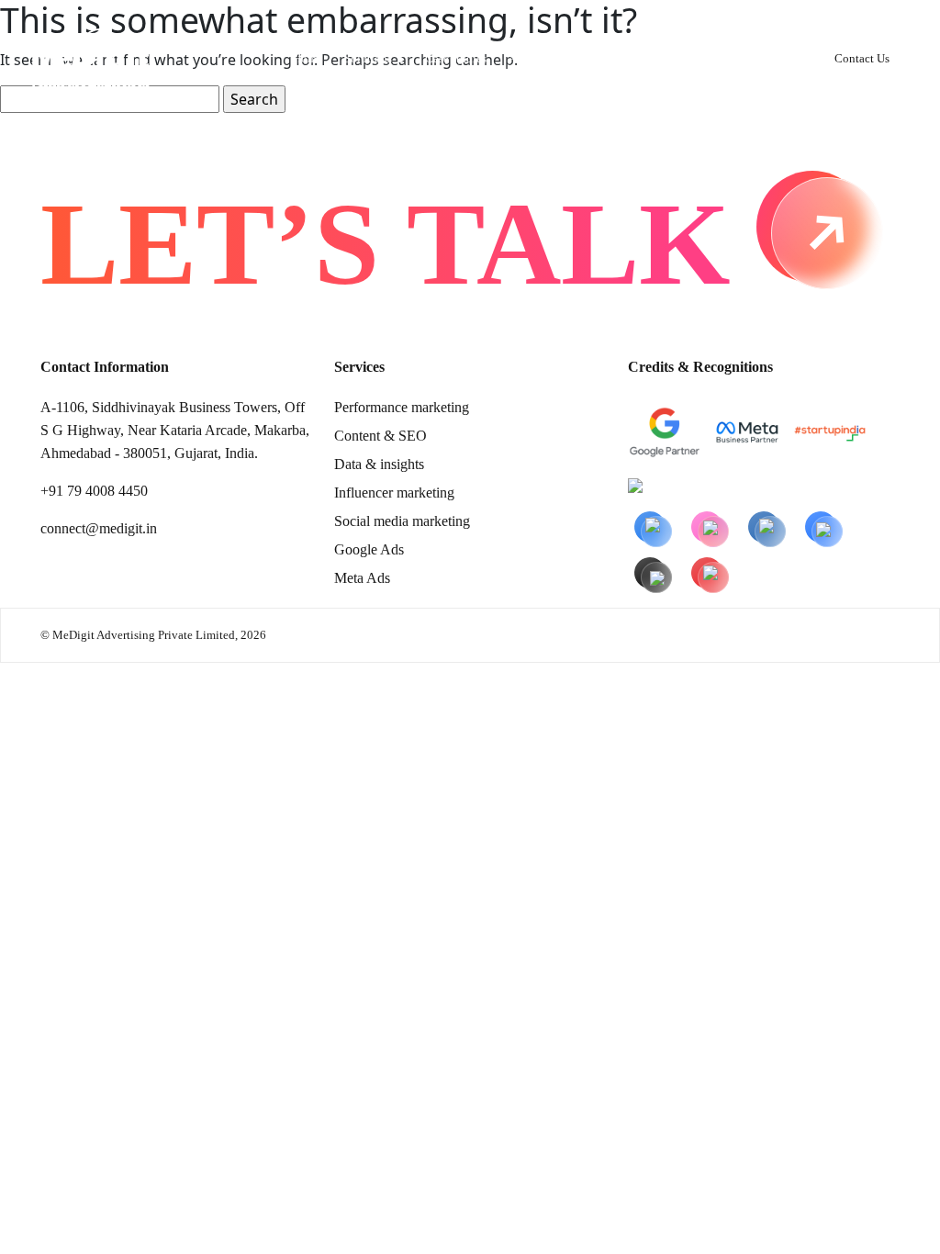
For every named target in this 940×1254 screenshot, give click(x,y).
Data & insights (379, 464)
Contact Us (862, 58)
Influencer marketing (394, 492)
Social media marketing (402, 521)
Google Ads (369, 549)
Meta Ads (362, 578)
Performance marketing (401, 407)
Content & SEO (380, 435)
